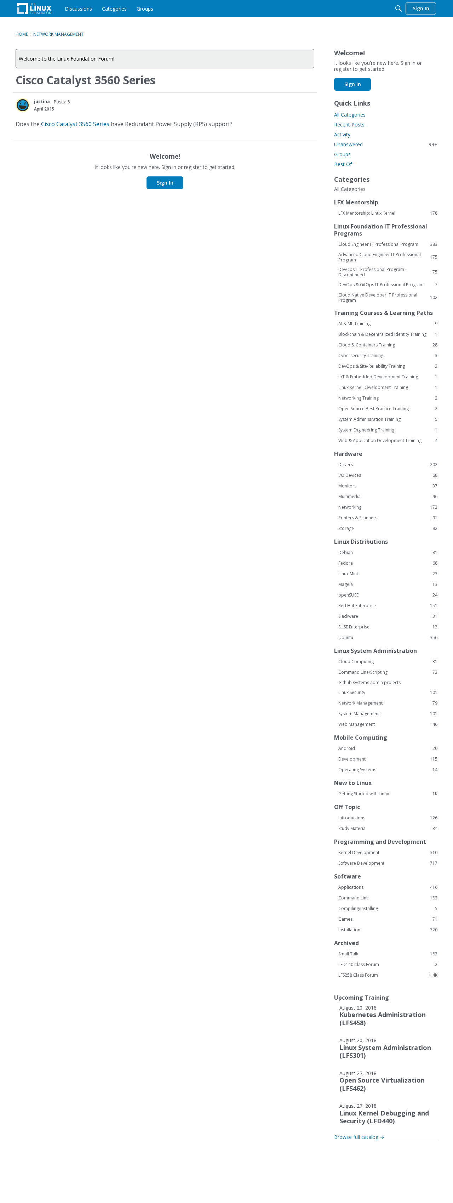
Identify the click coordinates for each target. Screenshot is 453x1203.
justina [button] (42, 101)
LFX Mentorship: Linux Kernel (387, 213)
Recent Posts (349, 124)
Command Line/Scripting (387, 672)
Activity (342, 134)
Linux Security (387, 692)
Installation (387, 930)
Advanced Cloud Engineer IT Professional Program (387, 257)
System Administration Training (387, 419)
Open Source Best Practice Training (387, 409)
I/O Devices (387, 475)
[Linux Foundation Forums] (34, 8)
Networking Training (387, 398)
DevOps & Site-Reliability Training (387, 366)
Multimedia (387, 496)
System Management (387, 714)
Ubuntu (387, 637)
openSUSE (387, 595)
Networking (387, 507)
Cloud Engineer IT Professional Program (387, 244)
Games (387, 919)
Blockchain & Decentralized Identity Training (387, 334)
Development (387, 759)
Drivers (387, 465)
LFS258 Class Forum (387, 975)
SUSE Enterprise (387, 627)
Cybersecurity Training (387, 355)
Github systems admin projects (369, 682)
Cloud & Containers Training (387, 345)
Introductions (387, 818)
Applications (387, 887)
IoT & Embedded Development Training (387, 377)
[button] (23, 105)
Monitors (387, 486)
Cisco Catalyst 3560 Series (75, 124)
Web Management (387, 724)
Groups (342, 154)
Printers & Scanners (387, 518)
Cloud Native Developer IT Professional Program (387, 297)
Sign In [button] (165, 182)
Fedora (387, 563)
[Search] (398, 8)
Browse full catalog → (359, 1137)
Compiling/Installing (387, 908)
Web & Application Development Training (387, 440)
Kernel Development (387, 852)
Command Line (387, 898)
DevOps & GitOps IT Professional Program (387, 285)
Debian (387, 552)
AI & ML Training (387, 324)
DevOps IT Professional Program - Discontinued (387, 272)
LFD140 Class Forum (387, 964)
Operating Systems (387, 770)
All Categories (350, 114)
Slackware (387, 616)
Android (387, 748)
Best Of (343, 164)
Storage (387, 528)
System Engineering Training (387, 430)
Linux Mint (387, 574)
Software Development (387, 863)
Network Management (387, 703)
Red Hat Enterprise (387, 606)
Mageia (387, 584)
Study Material (387, 828)
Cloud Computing (387, 662)
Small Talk (387, 954)
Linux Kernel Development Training (387, 387)
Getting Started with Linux (387, 794)
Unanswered (385, 144)
